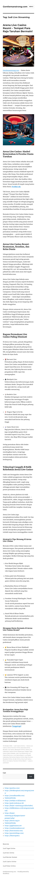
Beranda (6, 844)
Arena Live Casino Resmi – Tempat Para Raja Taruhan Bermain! (18, 28)
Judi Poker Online (9, 866)
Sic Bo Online (17, 759)
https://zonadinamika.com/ (15, 795)
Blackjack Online (20, 749)
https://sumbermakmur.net (15, 828)
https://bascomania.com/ (14, 830)
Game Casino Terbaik (9, 753)
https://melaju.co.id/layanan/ (15, 800)
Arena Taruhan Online (13, 747)
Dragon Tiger (28, 751)
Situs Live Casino (8, 761)
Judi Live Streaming (22, 753)
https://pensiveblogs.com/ (14, 833)
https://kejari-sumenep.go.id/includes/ (19, 805)
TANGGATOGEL (10, 798)
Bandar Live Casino (8, 749)
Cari (4, 773)
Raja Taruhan (29, 757)
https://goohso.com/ (12, 788)
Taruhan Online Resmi (19, 761)
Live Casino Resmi (18, 755)
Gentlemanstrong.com (15, 6)
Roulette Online (7, 759)
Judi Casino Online (19, 746)
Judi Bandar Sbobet (10, 857)
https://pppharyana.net (13, 825)
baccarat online (25, 747)
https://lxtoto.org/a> (12, 820)
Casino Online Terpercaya (16, 751)
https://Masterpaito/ (12, 835)
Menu (31, 6)
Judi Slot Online (8, 853)
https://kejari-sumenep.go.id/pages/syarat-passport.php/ (15, 815)
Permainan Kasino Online (16, 757)
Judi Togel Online (9, 848)
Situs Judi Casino (26, 759)
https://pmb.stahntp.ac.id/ (14, 803)
